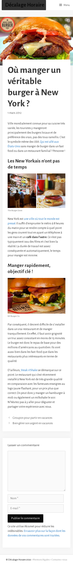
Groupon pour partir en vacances (32, 417)
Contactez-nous (59, 559)
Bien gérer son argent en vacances (33, 423)
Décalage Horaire (24, 5)
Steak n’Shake (29, 370)
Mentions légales (41, 559)
